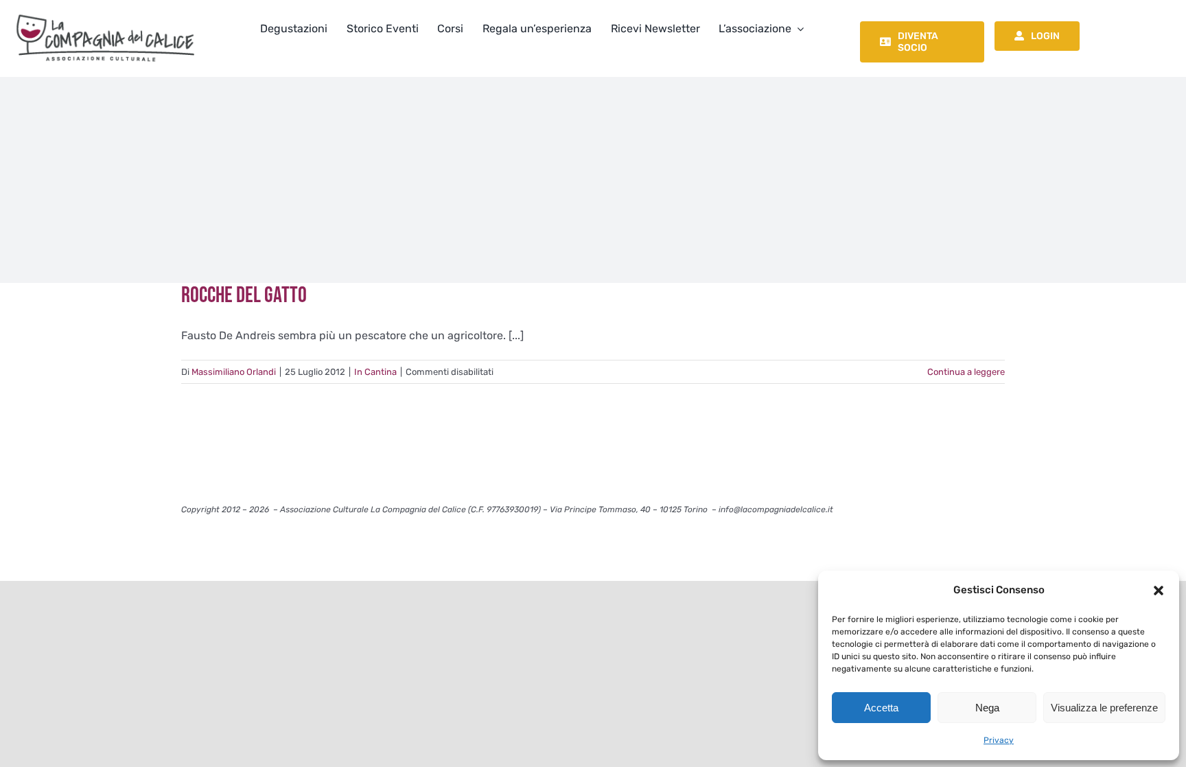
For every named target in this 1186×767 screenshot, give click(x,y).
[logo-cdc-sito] (105, 12)
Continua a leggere (966, 372)
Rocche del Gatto (244, 295)
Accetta (881, 707)
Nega (987, 707)
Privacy (999, 740)
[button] (1158, 590)
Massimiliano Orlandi (233, 372)
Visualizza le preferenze (1104, 707)
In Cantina (375, 372)
